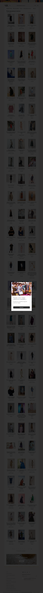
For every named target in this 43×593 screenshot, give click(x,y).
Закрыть (30, 281)
